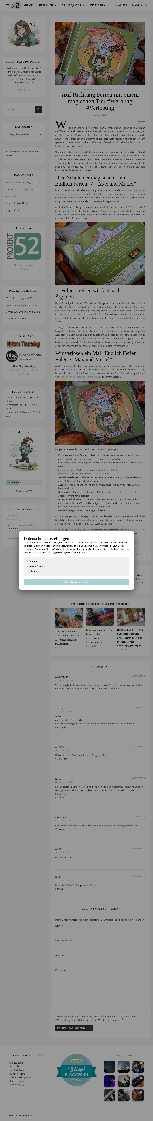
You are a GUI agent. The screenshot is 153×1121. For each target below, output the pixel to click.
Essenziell (33, 561)
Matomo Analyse (36, 566)
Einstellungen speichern (76, 582)
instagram (33, 571)
